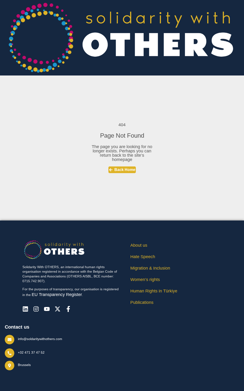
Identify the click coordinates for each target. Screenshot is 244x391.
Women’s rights (145, 279)
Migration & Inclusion (150, 268)
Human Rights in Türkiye (153, 291)
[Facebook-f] (68, 309)
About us (138, 245)
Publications (141, 302)
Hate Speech (142, 256)
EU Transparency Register (57, 294)
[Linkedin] (25, 309)
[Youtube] (47, 309)
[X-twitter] (58, 309)
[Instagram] (36, 309)
